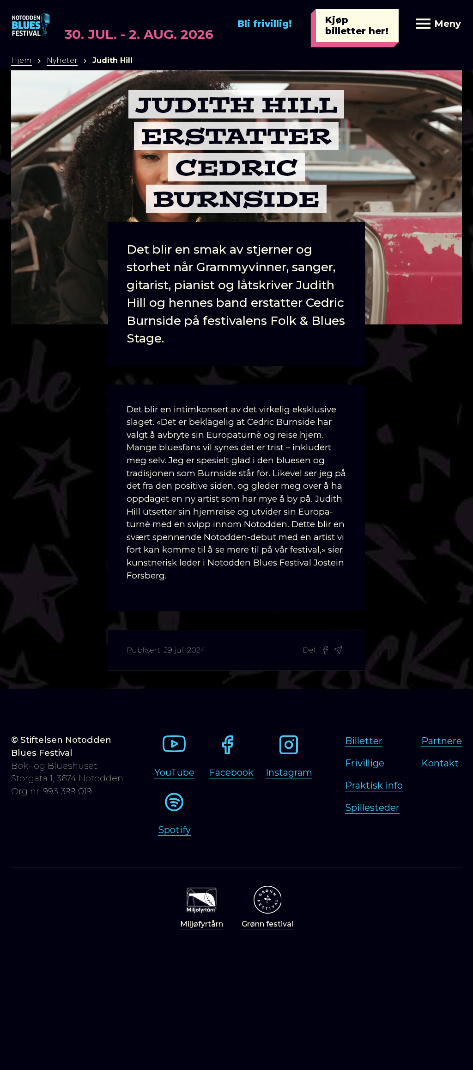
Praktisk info (374, 785)
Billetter (363, 741)
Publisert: (144, 650)
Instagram (289, 772)
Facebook (231, 772)
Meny (447, 23)
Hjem (21, 60)
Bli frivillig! (264, 23)
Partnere (441, 741)
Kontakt (440, 763)
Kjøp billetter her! (356, 25)
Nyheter (62, 60)
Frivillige (364, 763)
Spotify (174, 829)
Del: (310, 650)
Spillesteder (372, 807)
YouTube (174, 772)
